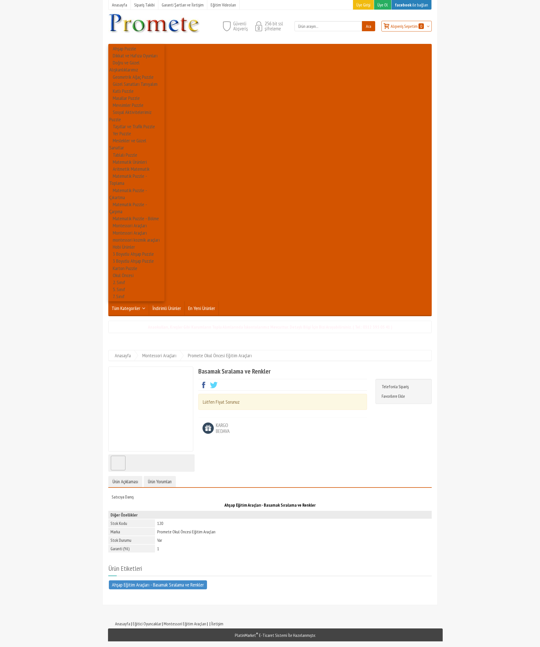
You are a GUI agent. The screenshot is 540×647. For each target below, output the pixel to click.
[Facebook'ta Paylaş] (204, 385)
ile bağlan (411, 5)
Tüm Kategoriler (126, 308)
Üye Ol (382, 5)
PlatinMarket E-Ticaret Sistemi (261, 635)
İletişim (217, 623)
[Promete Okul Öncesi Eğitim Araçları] (154, 39)
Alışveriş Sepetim (406, 26)
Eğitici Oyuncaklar (147, 623)
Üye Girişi (363, 5)
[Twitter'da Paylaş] (214, 385)
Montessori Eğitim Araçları (185, 623)
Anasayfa (122, 623)
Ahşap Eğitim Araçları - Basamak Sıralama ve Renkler (158, 584)
